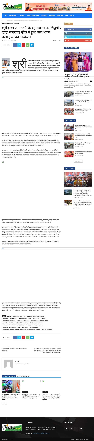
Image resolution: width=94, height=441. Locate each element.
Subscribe (88, 40)
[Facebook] (15, 45)
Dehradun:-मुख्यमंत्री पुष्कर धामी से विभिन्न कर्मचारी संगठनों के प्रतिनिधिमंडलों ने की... (83, 135)
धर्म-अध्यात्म (44, 15)
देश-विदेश (22, 15)
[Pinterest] (23, 45)
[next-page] (6, 403)
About (72, 439)
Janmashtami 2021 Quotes (9, 320)
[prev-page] (3, 403)
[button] (90, 16)
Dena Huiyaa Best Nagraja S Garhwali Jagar (34, 316)
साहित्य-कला (60, 15)
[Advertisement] (31, 53)
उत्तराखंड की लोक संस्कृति (33, 15)
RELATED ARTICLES (9, 376)
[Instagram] (71, 428)
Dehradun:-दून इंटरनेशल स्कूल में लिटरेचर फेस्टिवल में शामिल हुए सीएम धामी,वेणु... (76, 76)
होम (6, 15)
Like (90, 29)
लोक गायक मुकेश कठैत (34, 327)
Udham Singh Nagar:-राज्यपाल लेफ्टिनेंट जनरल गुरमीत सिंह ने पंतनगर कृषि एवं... (83, 127)
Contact (86, 439)
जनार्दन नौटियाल (25, 327)
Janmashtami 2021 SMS (23, 320)
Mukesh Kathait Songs (22, 323)
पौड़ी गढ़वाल (16, 23)
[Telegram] (32, 45)
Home (3, 20)
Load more (77, 161)
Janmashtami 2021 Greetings (10, 318)
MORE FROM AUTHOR (23, 376)
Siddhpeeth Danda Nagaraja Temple (11, 327)
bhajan (9, 316)
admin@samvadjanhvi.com (41, 433)
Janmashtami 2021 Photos (39, 318)
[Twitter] (19, 45)
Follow (88, 33)
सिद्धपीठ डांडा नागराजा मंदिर (47, 329)
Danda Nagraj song (17, 316)
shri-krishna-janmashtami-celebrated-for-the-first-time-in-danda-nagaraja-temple (22, 325)
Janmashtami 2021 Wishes (9, 323)
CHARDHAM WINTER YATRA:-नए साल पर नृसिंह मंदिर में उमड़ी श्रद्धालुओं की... (83, 102)
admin (5, 40)
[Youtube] (81, 428)
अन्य (71, 15)
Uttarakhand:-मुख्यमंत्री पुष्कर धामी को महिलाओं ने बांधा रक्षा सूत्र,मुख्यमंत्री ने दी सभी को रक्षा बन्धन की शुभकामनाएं (31, 396)
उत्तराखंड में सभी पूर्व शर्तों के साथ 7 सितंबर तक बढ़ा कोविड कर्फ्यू (14, 349)
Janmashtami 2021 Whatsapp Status (39, 320)
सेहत (66, 15)
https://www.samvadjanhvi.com (22, 363)
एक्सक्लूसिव (52, 15)
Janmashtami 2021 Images (25, 318)
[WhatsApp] (27, 45)
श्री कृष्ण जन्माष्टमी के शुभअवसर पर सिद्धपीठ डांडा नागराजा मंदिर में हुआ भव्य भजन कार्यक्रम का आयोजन (21, 329)
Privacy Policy (79, 439)
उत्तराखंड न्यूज (12, 15)
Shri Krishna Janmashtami (36, 323)
